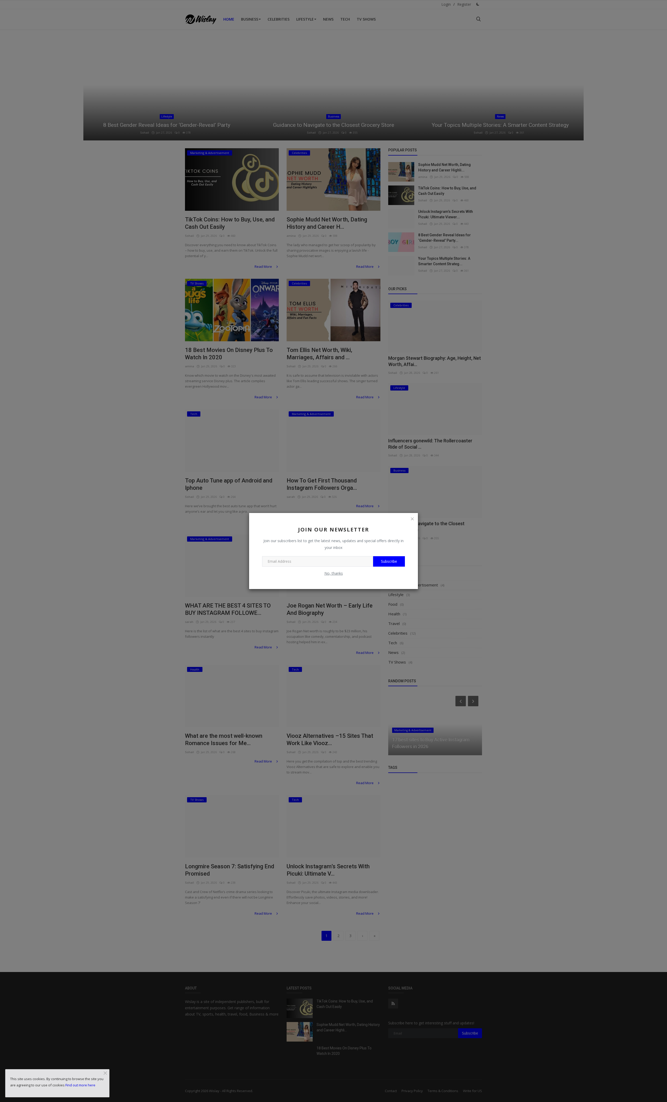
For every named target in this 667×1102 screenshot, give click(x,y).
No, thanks (333, 573)
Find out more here (80, 1085)
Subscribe (389, 561)
